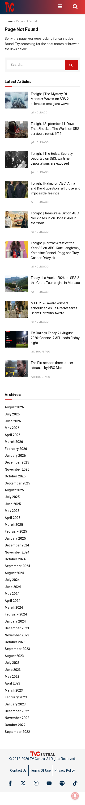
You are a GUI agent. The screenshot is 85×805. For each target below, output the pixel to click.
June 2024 (13, 587)
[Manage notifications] (75, 796)
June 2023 (13, 670)
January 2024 (15, 621)
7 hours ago (41, 322)
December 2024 (17, 545)
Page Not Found (26, 21)
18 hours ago (41, 377)
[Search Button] (75, 6)
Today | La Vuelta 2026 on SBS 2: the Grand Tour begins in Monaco (55, 280)
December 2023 (17, 628)
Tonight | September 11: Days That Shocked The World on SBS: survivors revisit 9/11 (55, 129)
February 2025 (16, 531)
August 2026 (14, 407)
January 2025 (15, 538)
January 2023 (15, 704)
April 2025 (12, 518)
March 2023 (14, 690)
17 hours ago (41, 351)
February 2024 (16, 614)
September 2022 (17, 732)
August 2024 (14, 573)
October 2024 (15, 559)
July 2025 (12, 497)
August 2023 (14, 656)
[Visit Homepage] (9, 7)
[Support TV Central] (42, 753)
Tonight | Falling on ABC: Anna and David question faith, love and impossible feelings (55, 188)
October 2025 (15, 476)
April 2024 (12, 601)
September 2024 (17, 566)
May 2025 (12, 511)
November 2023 (17, 635)
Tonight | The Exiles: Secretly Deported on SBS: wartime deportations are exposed (52, 158)
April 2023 (12, 683)
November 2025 (17, 469)
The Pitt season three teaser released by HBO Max (52, 365)
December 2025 (17, 462)
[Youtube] (49, 783)
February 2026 (16, 449)
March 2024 (14, 607)
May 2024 (12, 594)
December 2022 (17, 711)
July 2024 (12, 580)
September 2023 (17, 649)
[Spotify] (62, 783)
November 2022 (17, 718)
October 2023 (15, 642)
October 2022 (15, 725)
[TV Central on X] (23, 783)
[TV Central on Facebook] (10, 783)
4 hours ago (41, 266)
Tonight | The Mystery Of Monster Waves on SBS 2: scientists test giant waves (50, 99)
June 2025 (13, 504)
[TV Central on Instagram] (36, 783)
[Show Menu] (60, 6)
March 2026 (14, 442)
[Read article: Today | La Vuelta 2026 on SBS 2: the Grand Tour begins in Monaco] (16, 283)
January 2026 (15, 455)
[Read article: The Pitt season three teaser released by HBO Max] (16, 368)
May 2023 (12, 676)
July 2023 (12, 663)
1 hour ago (40, 112)
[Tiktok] (75, 783)
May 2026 (12, 428)
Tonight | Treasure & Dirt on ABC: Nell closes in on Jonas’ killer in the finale (55, 218)
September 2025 (17, 483)
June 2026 (13, 421)
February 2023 (16, 697)
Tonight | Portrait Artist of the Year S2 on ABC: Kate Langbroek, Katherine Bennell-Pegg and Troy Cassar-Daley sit (55, 250)
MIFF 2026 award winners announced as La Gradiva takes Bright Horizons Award (54, 308)
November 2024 (17, 552)
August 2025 (14, 490)
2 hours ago (41, 142)
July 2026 (12, 414)
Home (9, 21)
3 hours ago (41, 202)
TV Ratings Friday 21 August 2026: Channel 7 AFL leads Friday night (55, 338)
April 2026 (12, 435)
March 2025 (14, 524)
